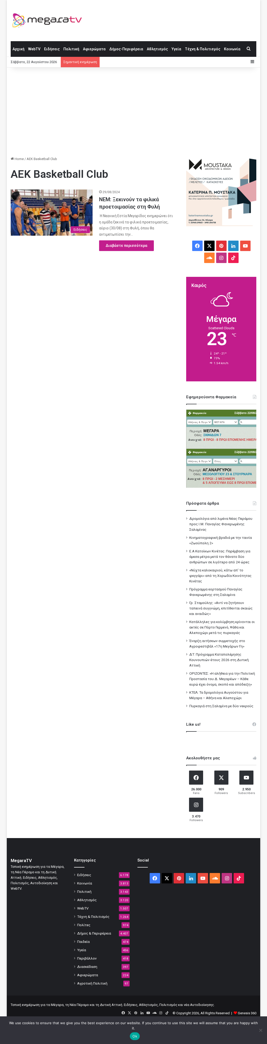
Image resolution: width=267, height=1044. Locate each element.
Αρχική (19, 49)
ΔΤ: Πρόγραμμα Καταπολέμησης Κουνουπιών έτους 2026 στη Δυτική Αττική (219, 659)
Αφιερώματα (94, 49)
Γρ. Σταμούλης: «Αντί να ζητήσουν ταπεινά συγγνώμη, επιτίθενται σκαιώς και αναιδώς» (221, 608)
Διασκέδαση (87, 966)
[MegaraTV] (49, 20)
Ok (134, 1036)
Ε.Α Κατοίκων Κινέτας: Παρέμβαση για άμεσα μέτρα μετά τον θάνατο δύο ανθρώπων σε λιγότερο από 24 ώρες (219, 556)
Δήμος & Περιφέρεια (94, 933)
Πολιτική (71, 49)
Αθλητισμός (157, 49)
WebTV (34, 49)
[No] (260, 1030)
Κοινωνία (232, 49)
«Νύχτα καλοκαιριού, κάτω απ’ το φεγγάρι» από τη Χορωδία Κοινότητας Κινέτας (220, 575)
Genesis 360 (247, 1013)
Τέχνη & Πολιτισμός (202, 49)
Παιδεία (83, 941)
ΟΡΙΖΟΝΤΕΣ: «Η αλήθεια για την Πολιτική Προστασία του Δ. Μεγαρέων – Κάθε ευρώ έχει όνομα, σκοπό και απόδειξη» (222, 678)
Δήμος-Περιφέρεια (126, 49)
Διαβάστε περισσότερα (126, 245)
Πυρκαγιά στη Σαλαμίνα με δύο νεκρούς (221, 706)
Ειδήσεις (52, 49)
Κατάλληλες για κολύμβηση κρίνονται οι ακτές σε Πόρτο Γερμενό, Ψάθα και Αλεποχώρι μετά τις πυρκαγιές (222, 627)
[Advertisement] (133, 111)
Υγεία (176, 49)
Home (19, 159)
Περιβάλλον (87, 958)
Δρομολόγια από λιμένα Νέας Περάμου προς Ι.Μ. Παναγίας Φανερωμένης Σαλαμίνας (220, 524)
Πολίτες (83, 925)
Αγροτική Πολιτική (92, 983)
